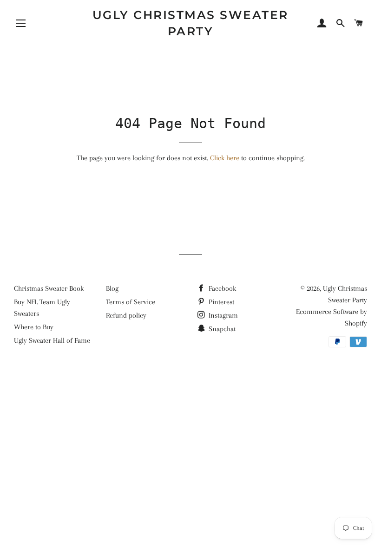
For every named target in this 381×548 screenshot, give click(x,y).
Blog (112, 288)
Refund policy (126, 315)
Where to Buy (33, 327)
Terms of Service (130, 302)
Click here (224, 158)
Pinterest (220, 302)
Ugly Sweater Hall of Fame (52, 340)
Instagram (222, 315)
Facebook (221, 288)
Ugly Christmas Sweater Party (190, 23)
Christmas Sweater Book (49, 288)
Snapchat (221, 329)
